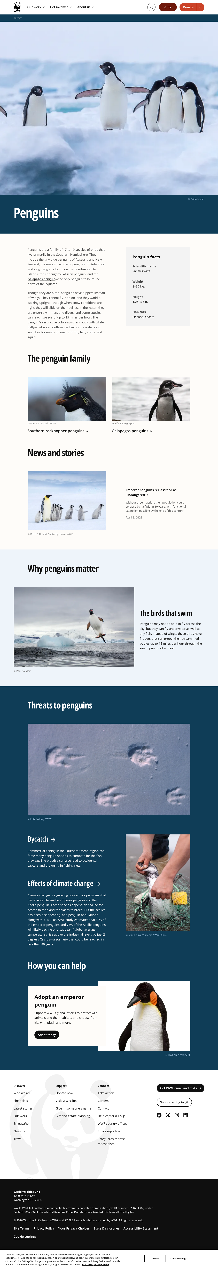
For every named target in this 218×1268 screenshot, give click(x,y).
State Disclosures (106, 1228)
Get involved (59, 7)
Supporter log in (172, 1102)
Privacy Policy (44, 1228)
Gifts (167, 7)
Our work (34, 7)
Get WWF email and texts (178, 1088)
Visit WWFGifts (66, 1101)
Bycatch (38, 839)
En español (21, 1123)
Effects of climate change (60, 883)
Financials (21, 1101)
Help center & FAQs (112, 1116)
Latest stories (23, 1108)
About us (83, 7)
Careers (103, 1101)
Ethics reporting (109, 1131)
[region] (109, 1259)
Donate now (64, 1093)
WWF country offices (112, 1123)
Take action (106, 1093)
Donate (188, 7)
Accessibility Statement (140, 1228)
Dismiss (155, 1258)
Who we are (22, 1093)
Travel (18, 1139)
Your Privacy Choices (74, 1228)
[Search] (151, 7)
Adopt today (47, 1035)
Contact (103, 1108)
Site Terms (21, 1228)
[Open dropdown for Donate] (200, 7)
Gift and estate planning (73, 1116)
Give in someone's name (73, 1108)
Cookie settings (25, 1236)
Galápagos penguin (41, 279)
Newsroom (21, 1131)
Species (18, 18)
